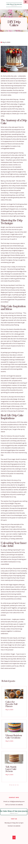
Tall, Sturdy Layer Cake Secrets (11, 769)
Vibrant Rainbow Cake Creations (14, 736)
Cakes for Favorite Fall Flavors (11, 704)
